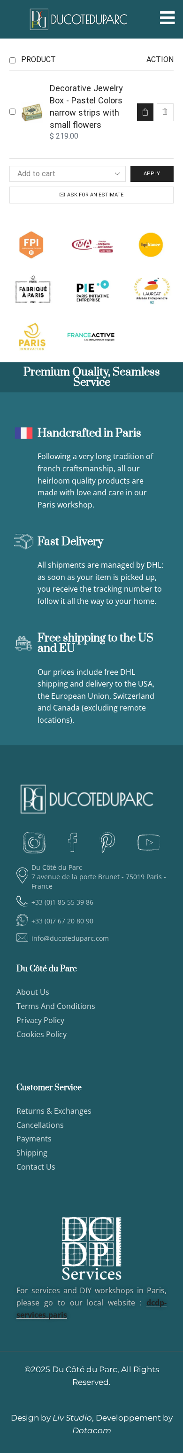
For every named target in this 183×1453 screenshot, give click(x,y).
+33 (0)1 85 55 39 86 (62, 902)
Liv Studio (72, 1417)
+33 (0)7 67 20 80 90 (62, 920)
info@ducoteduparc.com (70, 938)
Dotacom (91, 1430)
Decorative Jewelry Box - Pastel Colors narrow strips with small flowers (86, 106)
